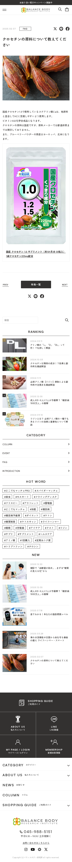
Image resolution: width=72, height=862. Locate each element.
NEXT (65, 285)
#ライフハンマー (50, 521)
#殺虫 (7, 496)
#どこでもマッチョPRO (17, 490)
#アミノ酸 (9, 540)
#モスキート (22, 496)
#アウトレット (31, 503)
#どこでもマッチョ (14, 509)
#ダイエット (32, 515)
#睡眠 (7, 527)
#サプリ (8, 534)
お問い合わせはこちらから (36, 842)
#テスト (49, 527)
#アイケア (34, 527)
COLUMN (7, 444)
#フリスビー (11, 503)
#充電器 (19, 527)
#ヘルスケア (45, 534)
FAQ (5, 462)
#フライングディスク (45, 496)
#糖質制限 (9, 521)
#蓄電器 (47, 503)
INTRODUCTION (11, 470)
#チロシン (32, 546)
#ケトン (47, 515)
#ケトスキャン (28, 521)
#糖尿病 (45, 509)
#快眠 (33, 509)
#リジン (63, 527)
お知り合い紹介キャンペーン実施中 (36, 2)
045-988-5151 (38, 831)
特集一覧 (36, 284)
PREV (5, 285)
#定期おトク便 (43, 540)
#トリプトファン (13, 546)
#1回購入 (25, 540)
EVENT (6, 453)
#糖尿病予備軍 (12, 515)
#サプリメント (26, 534)
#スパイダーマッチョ (46, 490)
